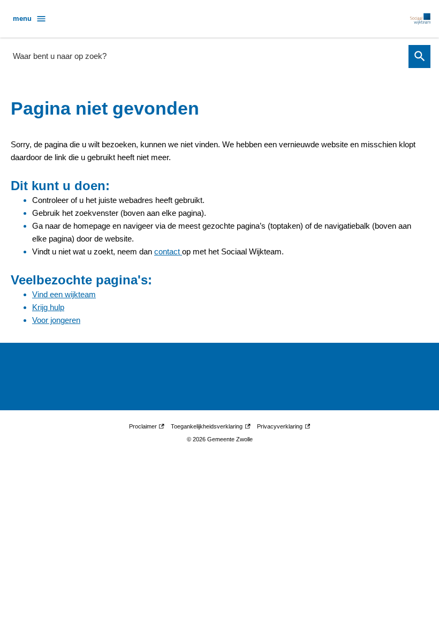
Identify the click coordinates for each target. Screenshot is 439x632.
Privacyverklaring (279, 428)
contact (168, 251)
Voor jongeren (56, 320)
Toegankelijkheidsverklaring (207, 428)
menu (22, 18)
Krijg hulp (48, 307)
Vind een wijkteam (64, 294)
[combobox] (207, 56)
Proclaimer (146, 428)
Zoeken (419, 56)
